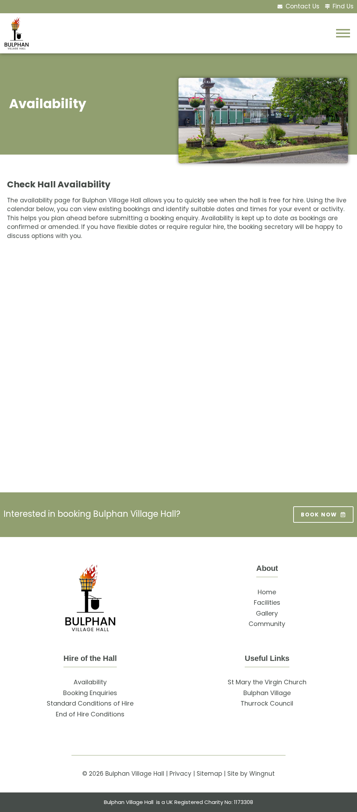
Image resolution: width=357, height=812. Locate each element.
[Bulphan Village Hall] (90, 598)
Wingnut (262, 773)
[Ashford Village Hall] (16, 33)
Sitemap (209, 773)
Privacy (180, 773)
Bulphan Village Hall (134, 773)
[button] (343, 33)
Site (232, 773)
